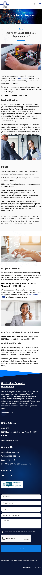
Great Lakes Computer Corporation (26, 560)
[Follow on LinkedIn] (3, 475)
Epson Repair (23, 78)
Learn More (6, 413)
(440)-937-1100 (11, 460)
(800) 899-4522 (14, 456)
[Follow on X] (7, 475)
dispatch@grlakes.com (9, 441)
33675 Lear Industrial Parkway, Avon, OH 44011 (19, 432)
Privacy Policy (26, 567)
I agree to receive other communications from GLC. (20, 531)
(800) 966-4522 (13, 452)
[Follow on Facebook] (11, 475)
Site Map (38, 567)
